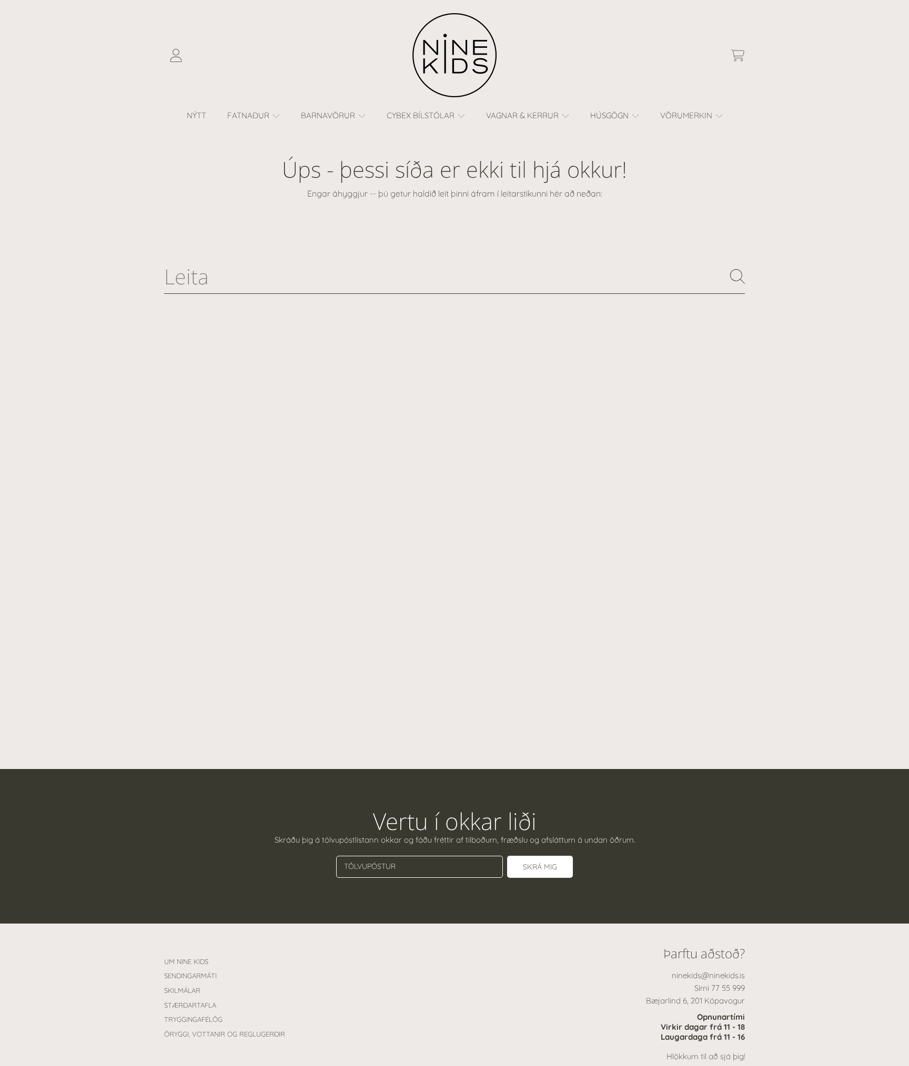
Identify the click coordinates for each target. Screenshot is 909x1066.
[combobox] (454, 276)
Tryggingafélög (193, 1019)
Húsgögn (610, 115)
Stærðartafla (190, 1005)
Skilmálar (182, 990)
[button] (737, 55)
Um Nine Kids (186, 961)
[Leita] (737, 276)
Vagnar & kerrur (523, 115)
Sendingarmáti (190, 975)
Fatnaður (249, 115)
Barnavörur (329, 115)
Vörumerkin (687, 115)
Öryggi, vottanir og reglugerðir (224, 1034)
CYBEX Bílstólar (422, 115)
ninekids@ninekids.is (708, 975)
